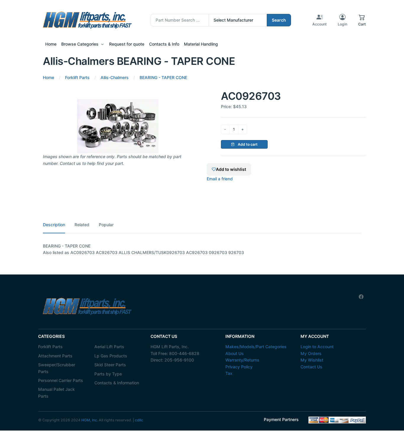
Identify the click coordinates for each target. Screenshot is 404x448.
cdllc (139, 420)
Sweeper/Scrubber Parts (56, 368)
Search (279, 20)
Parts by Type (108, 373)
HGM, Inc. (89, 420)
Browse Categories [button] (79, 43)
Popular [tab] (106, 224)
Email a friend (220, 178)
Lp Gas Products (110, 355)
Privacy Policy (239, 366)
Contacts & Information (116, 382)
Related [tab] (82, 224)
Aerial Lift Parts (109, 346)
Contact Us (311, 366)
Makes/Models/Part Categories (256, 346)
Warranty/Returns (242, 359)
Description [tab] (54, 224)
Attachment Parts (55, 355)
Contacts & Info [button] (164, 43)
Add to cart (247, 144)
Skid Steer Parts (110, 364)
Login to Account (317, 346)
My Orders (310, 353)
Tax (228, 373)
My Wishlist (311, 359)
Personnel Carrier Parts (60, 380)
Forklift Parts (50, 346)
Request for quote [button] (126, 43)
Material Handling (201, 43)
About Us (234, 353)
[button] (362, 20)
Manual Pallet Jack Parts (56, 392)
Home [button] (50, 43)
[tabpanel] (202, 249)
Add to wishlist (231, 169)
